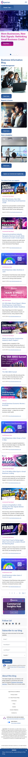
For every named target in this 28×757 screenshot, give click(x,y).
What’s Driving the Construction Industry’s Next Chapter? (12, 339)
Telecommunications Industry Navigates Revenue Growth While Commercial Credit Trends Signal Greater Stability (13, 236)
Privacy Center (14, 694)
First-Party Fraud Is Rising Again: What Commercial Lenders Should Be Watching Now (13, 542)
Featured (4, 369)
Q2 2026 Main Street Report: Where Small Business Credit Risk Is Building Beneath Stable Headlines (14, 305)
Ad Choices (14, 700)
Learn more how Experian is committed (16, 718)
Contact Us (14, 712)
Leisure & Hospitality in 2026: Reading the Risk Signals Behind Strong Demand (12, 506)
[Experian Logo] (5, 2)
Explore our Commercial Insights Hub (13, 174)
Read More (6, 41)
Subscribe (7, 661)
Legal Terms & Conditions (14, 691)
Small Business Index (7, 267)
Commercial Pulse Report (8, 196)
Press (14, 703)
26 (19, 593)
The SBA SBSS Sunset (9, 372)
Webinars (4, 400)
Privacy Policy (13, 667)
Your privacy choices (16, 723)
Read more (6, 96)
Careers (14, 706)
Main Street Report (6, 300)
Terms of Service (21, 667)
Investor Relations (14, 709)
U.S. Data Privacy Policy (14, 697)
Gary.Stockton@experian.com (16, 212)
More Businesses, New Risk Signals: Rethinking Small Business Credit (13, 201)
